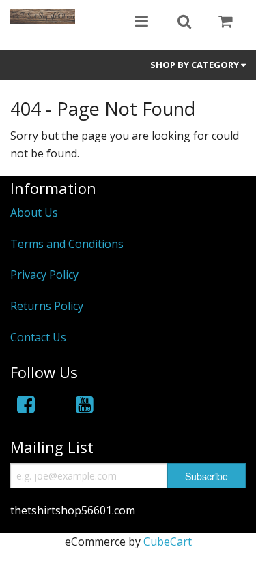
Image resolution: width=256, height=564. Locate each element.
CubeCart (167, 541)
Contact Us (38, 337)
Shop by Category (195, 65)
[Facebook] (26, 404)
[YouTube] (85, 404)
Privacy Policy (44, 274)
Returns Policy (46, 305)
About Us (34, 212)
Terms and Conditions (67, 243)
